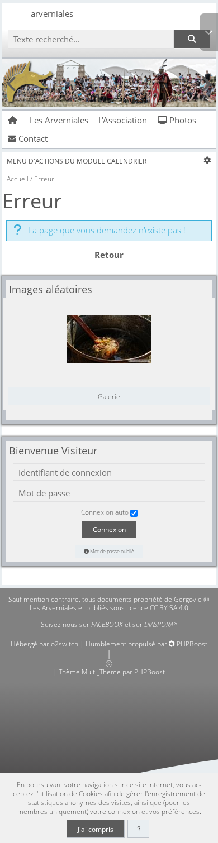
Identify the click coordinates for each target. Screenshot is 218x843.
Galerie (109, 396)
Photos (181, 120)
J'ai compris (95, 829)
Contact (32, 138)
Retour (109, 254)
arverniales (52, 13)
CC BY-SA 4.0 (169, 607)
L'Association (122, 120)
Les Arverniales (59, 120)
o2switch (64, 644)
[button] (209, 32)
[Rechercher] (192, 39)
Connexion (109, 529)
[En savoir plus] (138, 829)
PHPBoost (192, 644)
